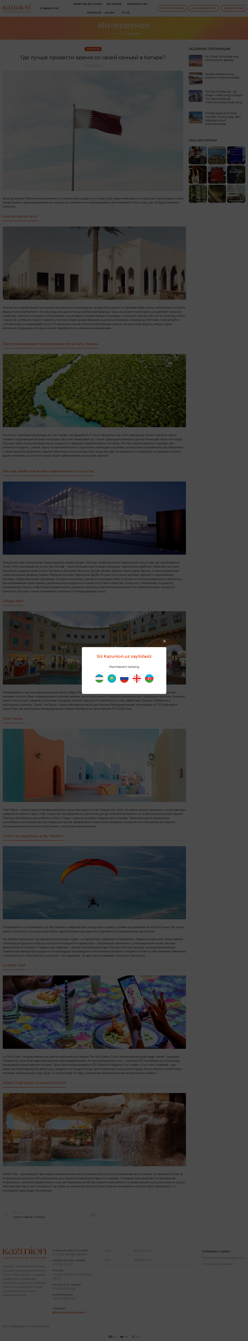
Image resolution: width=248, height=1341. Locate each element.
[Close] (164, 641)
